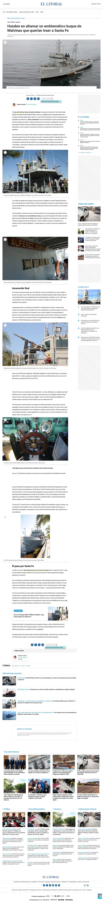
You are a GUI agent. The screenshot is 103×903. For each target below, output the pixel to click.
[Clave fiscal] (100, 898)
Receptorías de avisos (35, 890)
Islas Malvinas (16, 665)
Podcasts (47, 881)
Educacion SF (85, 881)
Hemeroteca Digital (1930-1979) (20, 890)
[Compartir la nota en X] (31, 98)
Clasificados (34, 881)
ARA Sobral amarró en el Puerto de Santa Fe (37, 570)
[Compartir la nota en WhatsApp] (35, 98)
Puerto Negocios (73, 881)
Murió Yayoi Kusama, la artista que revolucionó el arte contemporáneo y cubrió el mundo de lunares (89, 147)
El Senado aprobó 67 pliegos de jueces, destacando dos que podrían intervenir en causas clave (89, 134)
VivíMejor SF (64, 881)
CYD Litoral (41, 881)
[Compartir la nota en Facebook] (28, 98)
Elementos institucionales (65, 890)
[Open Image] (5, 42)
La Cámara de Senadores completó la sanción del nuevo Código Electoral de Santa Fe (89, 122)
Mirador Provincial (55, 881)
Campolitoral (17, 881)
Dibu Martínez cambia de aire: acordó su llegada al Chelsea (90, 141)
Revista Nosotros (25, 881)
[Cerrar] (59, 101)
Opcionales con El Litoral (79, 890)
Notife (79, 881)
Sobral (32, 218)
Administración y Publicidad (49, 890)
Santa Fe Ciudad (25, 665)
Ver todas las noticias (84, 152)
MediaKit (89, 890)
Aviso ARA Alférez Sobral (20, 112)
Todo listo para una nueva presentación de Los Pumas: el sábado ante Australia (90, 129)
